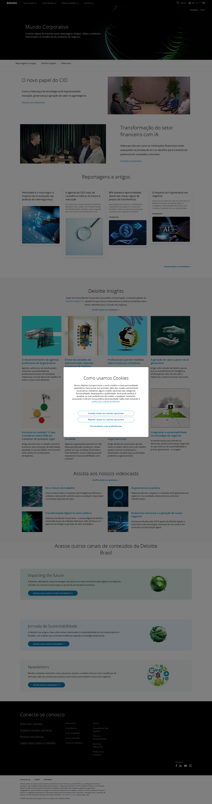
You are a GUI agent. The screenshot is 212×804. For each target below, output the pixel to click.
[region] (106, 402)
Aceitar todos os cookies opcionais (106, 413)
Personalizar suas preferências (106, 426)
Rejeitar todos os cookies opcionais (106, 419)
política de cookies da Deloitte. (106, 401)
